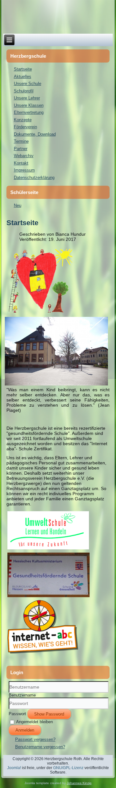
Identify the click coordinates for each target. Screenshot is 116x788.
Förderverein (25, 126)
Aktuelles (22, 76)
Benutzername (22, 695)
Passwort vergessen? (35, 739)
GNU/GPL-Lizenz (68, 768)
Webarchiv (24, 155)
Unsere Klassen (29, 105)
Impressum (24, 170)
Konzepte (23, 119)
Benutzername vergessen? (40, 746)
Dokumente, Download (35, 134)
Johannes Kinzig (79, 783)
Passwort (17, 713)
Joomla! (14, 768)
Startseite (23, 69)
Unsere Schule (27, 83)
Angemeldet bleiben (34, 721)
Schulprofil (24, 91)
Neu (17, 205)
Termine (21, 141)
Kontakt (21, 163)
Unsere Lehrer (27, 98)
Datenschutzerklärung (34, 177)
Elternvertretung (29, 112)
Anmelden (24, 730)
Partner (20, 148)
